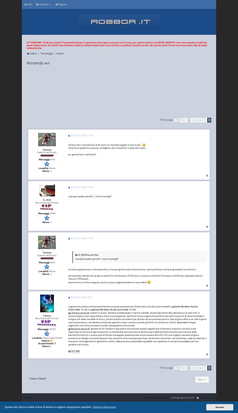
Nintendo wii (38, 63)
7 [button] (204, 120)
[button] (176, 120)
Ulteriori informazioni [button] (104, 407)
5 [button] (196, 120)
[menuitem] (28, 4)
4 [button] (192, 120)
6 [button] (200, 120)
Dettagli (75, 351)
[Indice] (119, 22)
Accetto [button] (219, 407)
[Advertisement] (119, 93)
